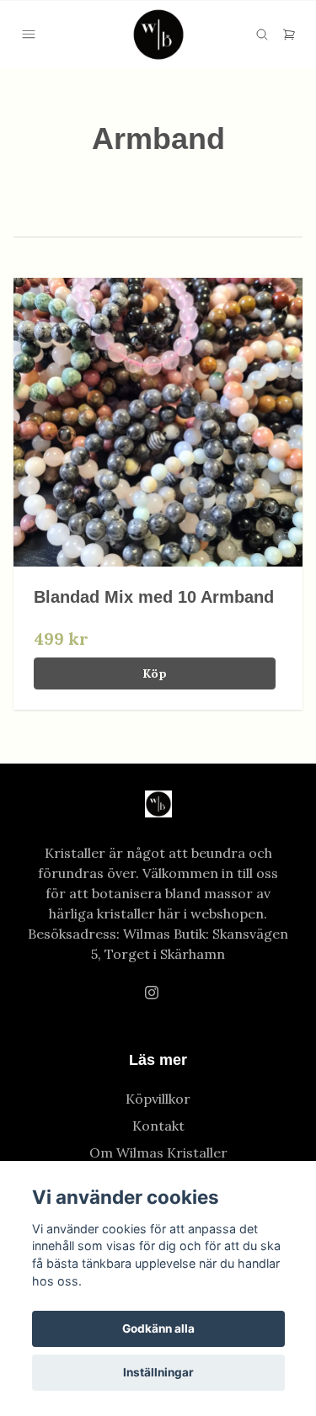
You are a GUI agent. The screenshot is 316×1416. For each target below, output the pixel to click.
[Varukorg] (289, 34)
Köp (154, 673)
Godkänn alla (158, 1328)
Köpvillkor (158, 1098)
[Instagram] (151, 992)
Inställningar (158, 1372)
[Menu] (28, 34)
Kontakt (158, 1125)
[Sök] (262, 34)
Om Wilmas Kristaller (158, 1152)
